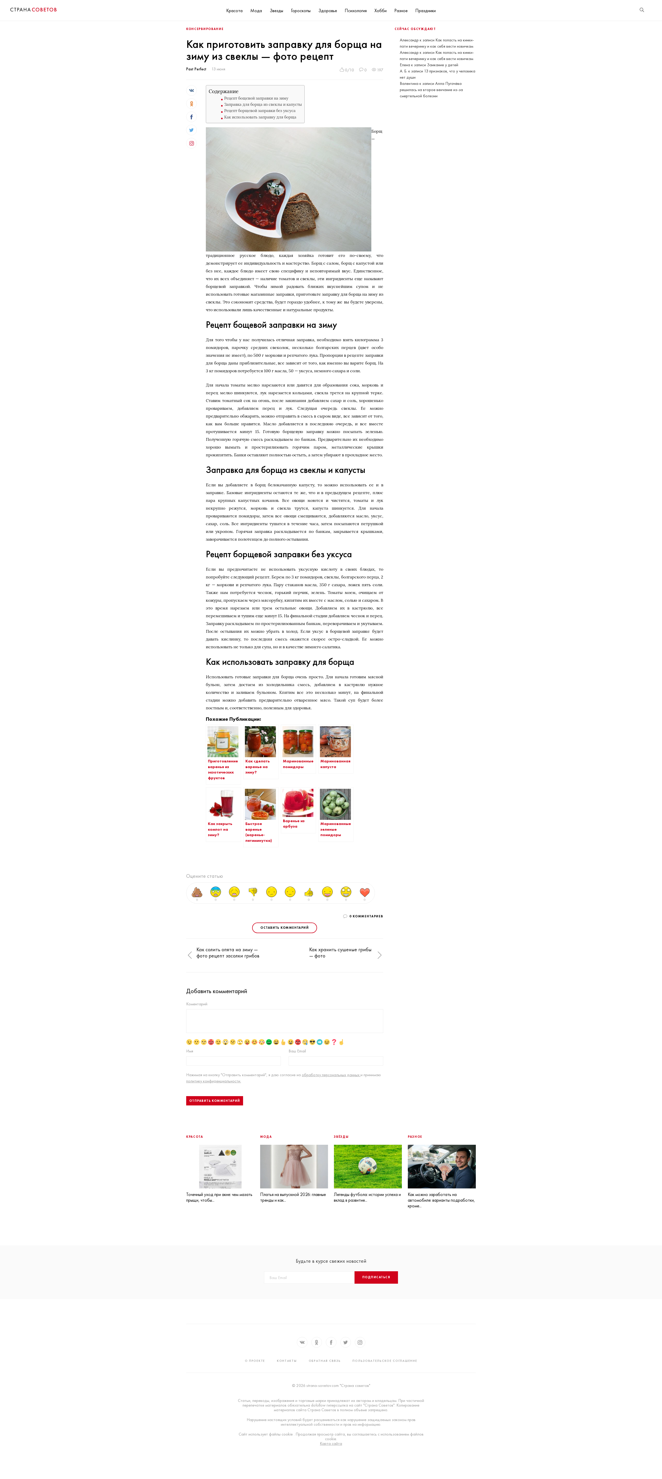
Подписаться (376, 1277)
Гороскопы (301, 10)
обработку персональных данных (331, 1074)
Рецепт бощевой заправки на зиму (256, 98)
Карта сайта (331, 1443)
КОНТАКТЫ (287, 1361)
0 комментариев (366, 916)
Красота (234, 10)
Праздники (425, 10)
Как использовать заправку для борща (260, 117)
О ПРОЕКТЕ (255, 1361)
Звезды (276, 10)
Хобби (380, 10)
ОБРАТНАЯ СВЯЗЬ (325, 1361)
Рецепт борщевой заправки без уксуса (260, 110)
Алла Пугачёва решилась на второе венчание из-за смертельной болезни (431, 90)
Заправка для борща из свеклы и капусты (263, 104)
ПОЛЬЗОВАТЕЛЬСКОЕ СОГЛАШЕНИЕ (384, 1361)
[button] (189, 956)
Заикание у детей (442, 65)
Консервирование (205, 29)
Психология (356, 10)
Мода (256, 10)
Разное (401, 10)
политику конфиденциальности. (213, 1081)
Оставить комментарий (284, 928)
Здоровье (327, 10)
